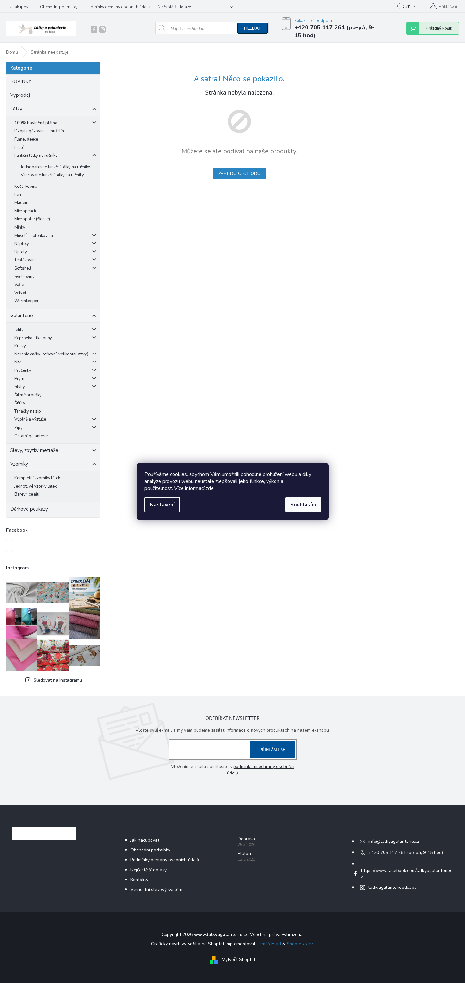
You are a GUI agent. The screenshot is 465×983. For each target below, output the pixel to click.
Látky (16, 109)
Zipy (18, 428)
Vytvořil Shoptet (238, 959)
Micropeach (25, 211)
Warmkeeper (26, 301)
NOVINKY (20, 81)
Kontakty (139, 880)
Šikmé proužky (28, 395)
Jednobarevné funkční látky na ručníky (55, 167)
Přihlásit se (272, 749)
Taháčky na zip (27, 411)
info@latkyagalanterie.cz (393, 841)
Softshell (22, 268)
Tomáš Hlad (269, 944)
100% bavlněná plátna (35, 123)
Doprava (246, 839)
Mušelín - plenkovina (33, 236)
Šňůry (19, 403)
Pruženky (22, 370)
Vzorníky (19, 464)
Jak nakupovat (19, 7)
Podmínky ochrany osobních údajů (118, 7)
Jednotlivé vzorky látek (35, 486)
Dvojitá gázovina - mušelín (39, 131)
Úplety (20, 252)
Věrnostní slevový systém (156, 890)
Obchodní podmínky (59, 7)
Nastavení (162, 504)
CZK (407, 7)
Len (17, 195)
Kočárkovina (25, 186)
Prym (19, 379)
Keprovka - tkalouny (33, 338)
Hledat (252, 28)
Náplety (21, 244)
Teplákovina (25, 260)
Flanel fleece (26, 139)
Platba (244, 853)
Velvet (20, 293)
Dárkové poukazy (29, 509)
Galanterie (21, 315)
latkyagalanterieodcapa (392, 887)
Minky (19, 227)
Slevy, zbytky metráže (34, 450)
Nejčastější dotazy (174, 7)
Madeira (22, 203)
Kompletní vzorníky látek (37, 478)
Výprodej (20, 95)
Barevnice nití (26, 494)
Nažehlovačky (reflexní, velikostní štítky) (51, 354)
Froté (19, 147)
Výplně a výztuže (30, 419)
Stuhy (19, 387)
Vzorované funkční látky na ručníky (52, 175)
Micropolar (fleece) (32, 219)
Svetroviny (24, 276)
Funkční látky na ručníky (36, 155)
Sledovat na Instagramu (58, 680)
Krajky (20, 346)
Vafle (19, 284)
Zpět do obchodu (239, 174)
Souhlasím (303, 504)
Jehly (19, 329)
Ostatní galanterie (31, 436)
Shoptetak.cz (300, 944)
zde (210, 488)
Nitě (18, 362)
